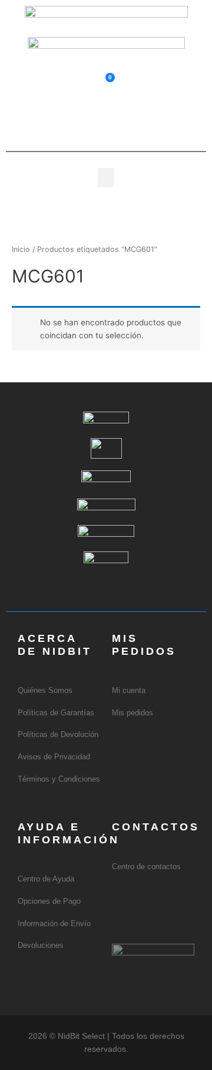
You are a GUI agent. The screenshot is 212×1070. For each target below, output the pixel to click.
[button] (106, 119)
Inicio (21, 249)
